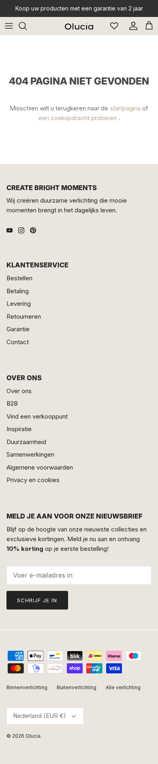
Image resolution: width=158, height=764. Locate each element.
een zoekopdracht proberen (77, 118)
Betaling (17, 291)
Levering (18, 303)
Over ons (19, 391)
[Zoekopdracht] (27, 26)
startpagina (125, 108)
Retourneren (23, 316)
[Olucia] (79, 26)
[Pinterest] (33, 230)
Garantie (18, 329)
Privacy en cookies (33, 480)
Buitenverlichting (76, 687)
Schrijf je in (37, 600)
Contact (17, 342)
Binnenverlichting (26, 687)
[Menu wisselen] (9, 26)
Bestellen (19, 278)
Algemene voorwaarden (39, 467)
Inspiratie (19, 429)
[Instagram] (21, 230)
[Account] (131, 26)
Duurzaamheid (26, 442)
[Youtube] (9, 230)
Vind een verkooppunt (37, 416)
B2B (12, 403)
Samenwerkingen (30, 454)
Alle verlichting (123, 687)
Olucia (33, 736)
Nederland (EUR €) (39, 716)
